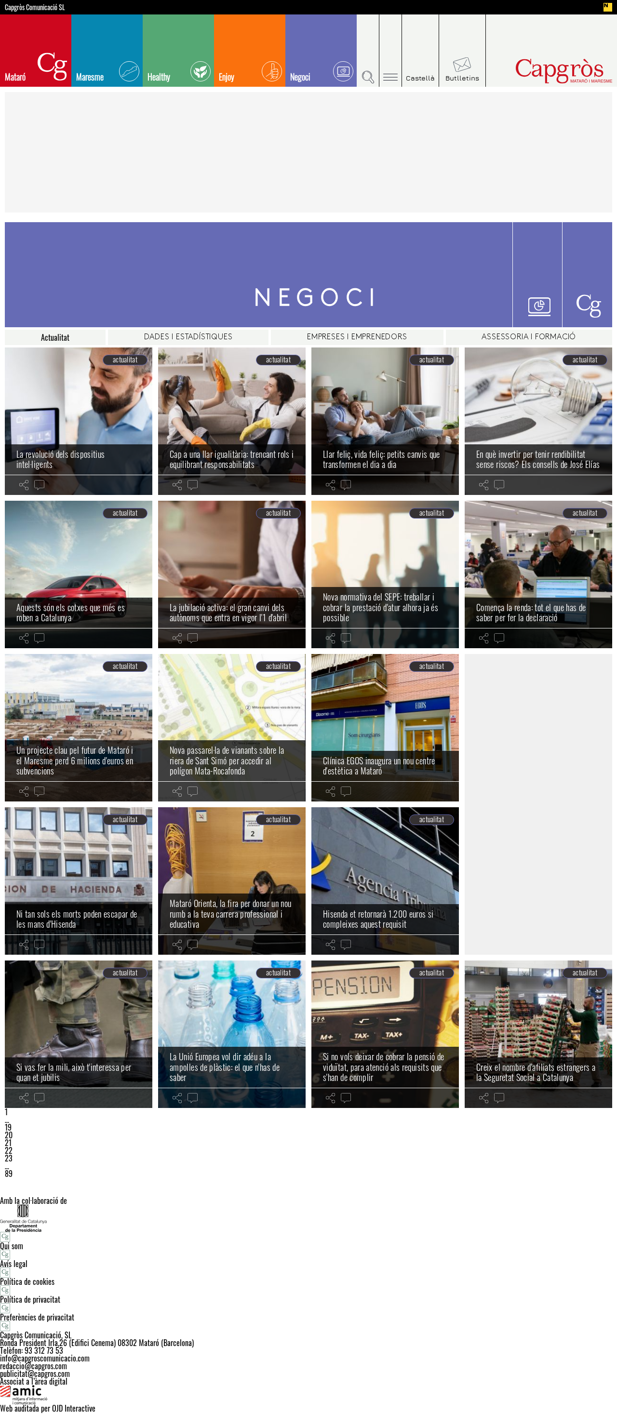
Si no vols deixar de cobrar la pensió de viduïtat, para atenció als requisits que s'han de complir (383, 1066)
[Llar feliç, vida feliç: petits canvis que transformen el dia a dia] (385, 421)
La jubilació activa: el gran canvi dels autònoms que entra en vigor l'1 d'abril (228, 612)
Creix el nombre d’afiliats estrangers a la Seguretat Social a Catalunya (535, 1072)
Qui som (11, 1246)
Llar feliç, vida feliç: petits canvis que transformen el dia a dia (381, 459)
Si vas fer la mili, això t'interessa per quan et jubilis (73, 1072)
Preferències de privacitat (37, 1317)
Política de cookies (27, 1281)
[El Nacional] (608, 7)
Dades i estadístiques (188, 337)
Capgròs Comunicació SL (35, 7)
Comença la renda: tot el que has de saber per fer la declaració (531, 612)
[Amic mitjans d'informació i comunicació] (308, 1394)
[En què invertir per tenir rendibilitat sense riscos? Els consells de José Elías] (538, 421)
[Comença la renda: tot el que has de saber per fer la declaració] (538, 574)
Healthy (159, 76)
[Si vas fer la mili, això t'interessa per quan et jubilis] (78, 1034)
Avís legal (13, 1263)
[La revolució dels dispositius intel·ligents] (78, 421)
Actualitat (55, 337)
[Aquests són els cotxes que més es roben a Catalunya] (78, 574)
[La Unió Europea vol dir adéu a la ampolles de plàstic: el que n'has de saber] (232, 1034)
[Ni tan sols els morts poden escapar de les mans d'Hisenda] (78, 881)
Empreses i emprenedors (357, 337)
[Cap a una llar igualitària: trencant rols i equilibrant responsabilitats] (232, 421)
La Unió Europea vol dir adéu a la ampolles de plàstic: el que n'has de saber (225, 1066)
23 (9, 1158)
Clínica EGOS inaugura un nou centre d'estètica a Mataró (379, 765)
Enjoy (226, 76)
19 (8, 1127)
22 (9, 1150)
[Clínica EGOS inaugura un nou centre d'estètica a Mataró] (385, 727)
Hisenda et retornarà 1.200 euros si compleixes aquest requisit (378, 919)
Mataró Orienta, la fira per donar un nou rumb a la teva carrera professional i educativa (230, 913)
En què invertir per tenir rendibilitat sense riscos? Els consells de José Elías (538, 459)
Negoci (300, 76)
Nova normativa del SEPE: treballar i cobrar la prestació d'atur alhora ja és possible (380, 607)
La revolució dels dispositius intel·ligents (60, 459)
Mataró (15, 76)
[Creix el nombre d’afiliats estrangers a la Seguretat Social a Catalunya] (538, 1034)
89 (9, 1173)
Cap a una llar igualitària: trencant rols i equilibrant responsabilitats (232, 459)
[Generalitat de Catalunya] (308, 1218)
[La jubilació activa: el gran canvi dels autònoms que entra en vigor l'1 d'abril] (232, 574)
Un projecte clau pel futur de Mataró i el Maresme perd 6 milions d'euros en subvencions (75, 760)
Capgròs (543, 71)
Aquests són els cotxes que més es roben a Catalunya (70, 612)
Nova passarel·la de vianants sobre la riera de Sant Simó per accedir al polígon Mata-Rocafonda (227, 760)
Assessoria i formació (529, 337)
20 (9, 1135)
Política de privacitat (30, 1299)
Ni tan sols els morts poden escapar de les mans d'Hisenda (76, 919)
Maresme (90, 76)
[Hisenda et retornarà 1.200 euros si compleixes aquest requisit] (385, 881)
